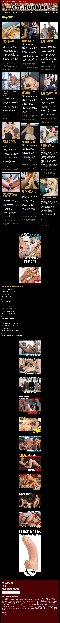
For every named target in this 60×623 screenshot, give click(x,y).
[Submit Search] (3, 592)
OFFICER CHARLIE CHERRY (10, 325)
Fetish (46, 602)
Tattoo (15, 67)
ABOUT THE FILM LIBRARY (10, 614)
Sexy (25, 168)
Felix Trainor (28, 116)
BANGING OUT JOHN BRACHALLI (11, 316)
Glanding (16, 168)
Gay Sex (30, 66)
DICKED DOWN (7, 301)
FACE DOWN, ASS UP (8, 311)
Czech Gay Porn (13, 603)
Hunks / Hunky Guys (10, 169)
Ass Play (31, 115)
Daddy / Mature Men (25, 603)
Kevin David (6, 117)
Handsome (29, 604)
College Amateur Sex (34, 601)
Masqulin (8, 67)
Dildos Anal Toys (41, 602)
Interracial (51, 604)
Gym (25, 165)
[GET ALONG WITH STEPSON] (30, 180)
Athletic (7, 599)
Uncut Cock (10, 69)
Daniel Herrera (24, 216)
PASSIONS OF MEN (8, 328)
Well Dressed (35, 168)
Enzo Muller (32, 64)
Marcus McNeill (46, 121)
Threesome (23, 608)
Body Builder (8, 65)
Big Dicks (9, 63)
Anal (3, 599)
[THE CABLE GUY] (49, 187)
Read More (15, 61)
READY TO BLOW (7, 289)
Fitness (33, 164)
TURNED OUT (6, 294)
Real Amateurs (32, 167)
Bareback (5, 63)
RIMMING (52, 173)
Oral (20, 606)
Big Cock (26, 599)
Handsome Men (29, 165)
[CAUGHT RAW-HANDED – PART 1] (11, 130)
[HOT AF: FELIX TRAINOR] (30, 81)
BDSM (21, 599)
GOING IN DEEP (7, 321)
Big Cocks (31, 599)
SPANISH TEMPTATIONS (9, 299)
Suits (7, 608)
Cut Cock (30, 164)
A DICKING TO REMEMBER (10, 291)
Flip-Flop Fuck (11, 66)
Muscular (11, 67)
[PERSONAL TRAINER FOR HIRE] (49, 134)
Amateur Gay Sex (26, 115)
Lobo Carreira (49, 69)
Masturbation (28, 118)
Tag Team (10, 608)
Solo (26, 119)
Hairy (16, 66)
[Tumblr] (6, 586)
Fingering (47, 172)
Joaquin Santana (15, 221)
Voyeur (14, 69)
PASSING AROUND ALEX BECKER (11, 330)
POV (49, 173)
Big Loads (10, 601)
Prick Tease (28, 167)
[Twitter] (3, 586)
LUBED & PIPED (7, 296)
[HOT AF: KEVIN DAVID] (11, 81)
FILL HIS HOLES (7, 304)
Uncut (31, 608)
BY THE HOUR (6, 306)
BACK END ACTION (8, 308)
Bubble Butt (13, 65)
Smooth (23, 119)
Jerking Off (24, 118)
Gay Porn (51, 603)
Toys (15, 117)
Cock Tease (24, 164)
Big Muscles (13, 63)
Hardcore (4, 67)
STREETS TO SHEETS (9, 318)
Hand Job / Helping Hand (21, 604)
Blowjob (4, 65)
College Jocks (46, 601)
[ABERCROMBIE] (30, 131)
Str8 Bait (27, 168)
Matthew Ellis (31, 67)
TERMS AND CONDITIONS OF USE (12, 616)
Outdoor (46, 173)
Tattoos (18, 608)
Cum (27, 164)
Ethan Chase (48, 170)
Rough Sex (24, 606)
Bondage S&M (18, 601)
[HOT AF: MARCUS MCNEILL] (49, 82)
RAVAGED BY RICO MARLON (10, 323)
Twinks (28, 608)
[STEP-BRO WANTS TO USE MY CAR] (11, 183)
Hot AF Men (33, 116)
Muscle (34, 165)
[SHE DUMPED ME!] (49, 30)
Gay (50, 172)
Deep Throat (43, 170)
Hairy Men (13, 604)
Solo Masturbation (34, 606)
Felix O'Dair (43, 172)
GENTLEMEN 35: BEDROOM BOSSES (12, 335)
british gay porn (25, 601)
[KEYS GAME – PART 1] (11, 30)
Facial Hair (7, 66)
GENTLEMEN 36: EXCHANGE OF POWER (13, 333)
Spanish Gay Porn (47, 606)
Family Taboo (53, 170)
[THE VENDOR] (30, 30)
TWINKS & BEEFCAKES (9, 313)
